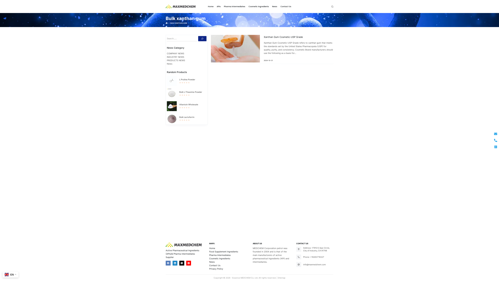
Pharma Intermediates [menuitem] (234, 6)
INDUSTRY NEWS (175, 57)
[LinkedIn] (175, 263)
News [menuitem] (274, 6)
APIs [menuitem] (219, 6)
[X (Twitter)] (181, 263)
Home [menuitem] (211, 6)
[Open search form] (332, 7)
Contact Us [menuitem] (285, 6)
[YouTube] (188, 263)
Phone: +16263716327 (313, 257)
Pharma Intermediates (220, 255)
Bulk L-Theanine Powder (190, 92)
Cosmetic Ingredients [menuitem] (258, 6)
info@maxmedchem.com (314, 264)
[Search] (202, 38)
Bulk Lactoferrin (186, 117)
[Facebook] (168, 263)
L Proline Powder (187, 79)
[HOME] (167, 23)
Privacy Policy (216, 268)
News (169, 63)
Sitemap (281, 278)
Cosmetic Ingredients (219, 258)
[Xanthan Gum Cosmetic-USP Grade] (235, 48)
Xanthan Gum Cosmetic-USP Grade (283, 37)
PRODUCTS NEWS (176, 60)
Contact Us (214, 265)
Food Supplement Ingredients (223, 251)
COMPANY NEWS (175, 53)
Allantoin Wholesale (188, 104)
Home (212, 248)
